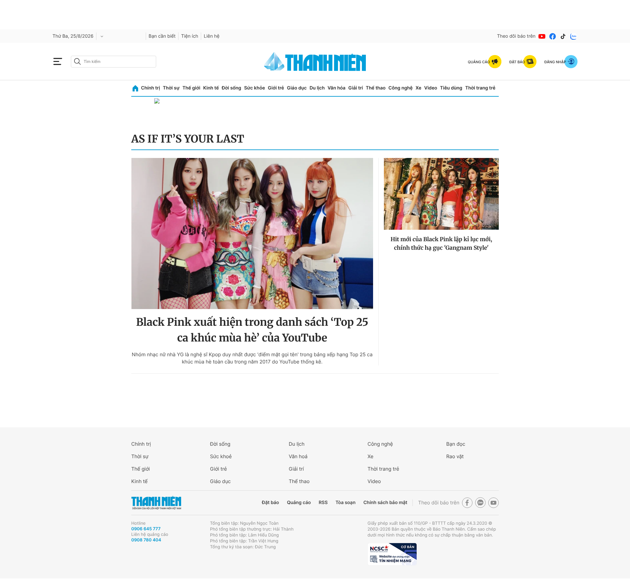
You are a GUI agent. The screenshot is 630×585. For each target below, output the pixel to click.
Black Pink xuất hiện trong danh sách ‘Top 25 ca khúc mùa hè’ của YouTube (252, 330)
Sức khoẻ (221, 456)
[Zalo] (574, 36)
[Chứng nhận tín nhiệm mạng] (392, 554)
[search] (113, 62)
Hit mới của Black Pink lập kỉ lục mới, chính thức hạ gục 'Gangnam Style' (441, 243)
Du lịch (317, 88)
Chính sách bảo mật (385, 502)
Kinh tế (211, 88)
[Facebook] (552, 36)
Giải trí (355, 88)
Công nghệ (400, 88)
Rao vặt (455, 456)
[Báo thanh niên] (315, 61)
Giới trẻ (276, 88)
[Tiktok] (563, 36)
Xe (418, 88)
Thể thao (376, 88)
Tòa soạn (346, 502)
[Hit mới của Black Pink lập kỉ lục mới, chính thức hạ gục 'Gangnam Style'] (441, 194)
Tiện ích (189, 36)
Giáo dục (296, 88)
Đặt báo (270, 502)
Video (430, 88)
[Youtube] (542, 36)
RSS (323, 502)
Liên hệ (212, 36)
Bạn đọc (455, 444)
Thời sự (171, 88)
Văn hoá (298, 456)
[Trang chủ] (135, 88)
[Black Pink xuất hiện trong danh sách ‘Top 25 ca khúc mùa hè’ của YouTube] (252, 233)
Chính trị (150, 88)
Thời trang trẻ (480, 88)
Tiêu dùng (451, 88)
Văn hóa (336, 88)
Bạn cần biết (162, 36)
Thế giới (191, 88)
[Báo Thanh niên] (156, 503)
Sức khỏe (254, 88)
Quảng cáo (299, 502)
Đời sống (231, 88)
